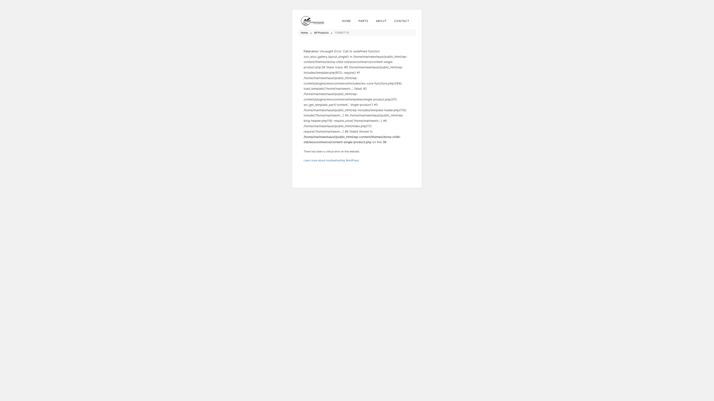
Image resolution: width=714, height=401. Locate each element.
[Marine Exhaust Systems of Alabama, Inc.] (313, 21)
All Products (321, 32)
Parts (363, 20)
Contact (401, 20)
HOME (346, 20)
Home (304, 32)
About (381, 20)
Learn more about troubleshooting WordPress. (331, 160)
